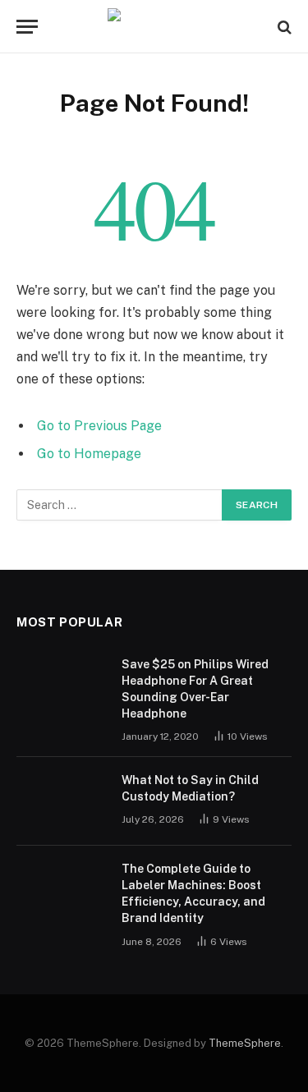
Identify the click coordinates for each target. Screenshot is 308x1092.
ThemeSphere (245, 1043)
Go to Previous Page (99, 426)
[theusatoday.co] (154, 26)
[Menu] (27, 26)
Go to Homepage (89, 453)
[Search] (283, 26)
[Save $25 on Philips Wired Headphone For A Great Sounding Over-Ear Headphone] (61, 685)
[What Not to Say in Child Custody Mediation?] (61, 801)
